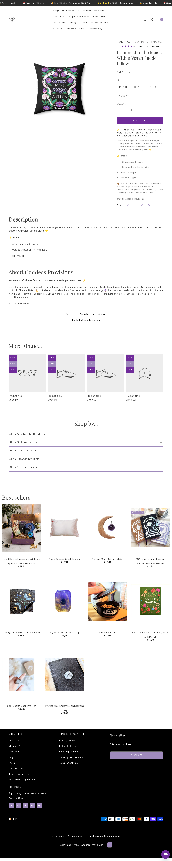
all (128, 42)
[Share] (127, 205)
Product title (16, 395)
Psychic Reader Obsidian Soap (65, 632)
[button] (86, 320)
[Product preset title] (27, 373)
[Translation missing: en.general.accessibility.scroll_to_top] (109, 845)
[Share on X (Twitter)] (141, 205)
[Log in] (152, 19)
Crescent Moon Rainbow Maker (107, 559)
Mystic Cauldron (107, 632)
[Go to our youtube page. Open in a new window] (32, 805)
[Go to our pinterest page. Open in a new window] (39, 805)
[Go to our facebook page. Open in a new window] (11, 805)
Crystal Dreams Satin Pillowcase (64, 559)
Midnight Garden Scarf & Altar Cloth (22, 632)
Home (120, 42)
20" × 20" (124, 96)
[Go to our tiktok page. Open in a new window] (25, 805)
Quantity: (121, 104)
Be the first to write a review (86, 320)
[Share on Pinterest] (148, 205)
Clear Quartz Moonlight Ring (21, 705)
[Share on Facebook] (134, 205)
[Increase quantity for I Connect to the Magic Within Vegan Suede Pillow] (143, 110)
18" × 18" (153, 86)
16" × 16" (138, 86)
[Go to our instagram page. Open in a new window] (18, 805)
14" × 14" (123, 86)
